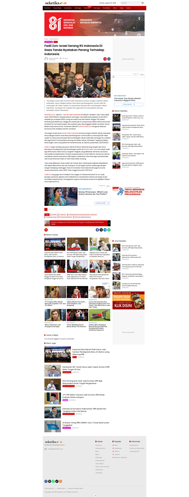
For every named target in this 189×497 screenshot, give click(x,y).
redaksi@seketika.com (55, 449)
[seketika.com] (55, 3)
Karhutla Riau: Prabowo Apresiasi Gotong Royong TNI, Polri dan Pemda (133, 266)
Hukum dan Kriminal (74, 248)
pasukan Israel (52, 217)
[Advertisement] (129, 225)
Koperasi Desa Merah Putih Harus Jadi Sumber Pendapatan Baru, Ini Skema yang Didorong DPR (54, 255)
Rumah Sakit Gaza (90, 149)
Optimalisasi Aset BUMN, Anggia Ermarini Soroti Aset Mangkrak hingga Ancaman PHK (53, 277)
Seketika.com (49, 115)
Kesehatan (94, 248)
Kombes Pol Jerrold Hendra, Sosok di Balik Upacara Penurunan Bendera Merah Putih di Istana (133, 285)
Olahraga (98, 457)
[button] (143, 3)
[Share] (109, 59)
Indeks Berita (134, 445)
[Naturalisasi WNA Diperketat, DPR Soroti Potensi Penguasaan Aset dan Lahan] (100, 266)
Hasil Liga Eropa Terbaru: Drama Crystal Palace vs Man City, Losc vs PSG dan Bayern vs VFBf (133, 117)
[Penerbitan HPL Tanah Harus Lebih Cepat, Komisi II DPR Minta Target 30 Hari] (52, 371)
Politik (55, 42)
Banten (117, 451)
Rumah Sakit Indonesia (72, 115)
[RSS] (60, 481)
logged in (57, 339)
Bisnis (47, 248)
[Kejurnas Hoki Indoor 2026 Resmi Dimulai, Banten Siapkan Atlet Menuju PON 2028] (116, 165)
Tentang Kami (134, 451)
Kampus (65, 400)
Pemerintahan (72, 271)
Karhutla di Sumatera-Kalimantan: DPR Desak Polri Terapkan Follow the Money (84, 410)
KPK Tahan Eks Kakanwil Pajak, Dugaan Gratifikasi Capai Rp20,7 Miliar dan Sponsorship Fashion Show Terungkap (133, 275)
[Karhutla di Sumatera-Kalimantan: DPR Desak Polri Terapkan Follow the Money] (52, 412)
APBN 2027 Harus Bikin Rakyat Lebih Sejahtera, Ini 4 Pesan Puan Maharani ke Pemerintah (77, 277)
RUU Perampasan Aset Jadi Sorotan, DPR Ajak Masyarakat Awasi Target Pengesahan (77, 254)
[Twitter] (101, 230)
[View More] (69, 441)
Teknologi (98, 473)
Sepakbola (118, 448)
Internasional (48, 42)
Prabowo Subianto (121, 457)
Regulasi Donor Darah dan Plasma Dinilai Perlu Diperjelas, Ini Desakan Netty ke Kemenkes (100, 255)
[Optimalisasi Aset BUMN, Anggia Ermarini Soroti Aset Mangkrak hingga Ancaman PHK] (54, 266)
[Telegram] (105, 230)
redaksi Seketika (53, 58)
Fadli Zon (87, 126)
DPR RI (81, 126)
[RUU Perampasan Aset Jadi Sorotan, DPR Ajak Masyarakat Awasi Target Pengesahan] (77, 244)
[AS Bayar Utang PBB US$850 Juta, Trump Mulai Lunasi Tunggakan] (52, 426)
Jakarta (117, 454)
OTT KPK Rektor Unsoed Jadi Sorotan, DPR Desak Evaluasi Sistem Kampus (84, 396)
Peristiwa (98, 445)
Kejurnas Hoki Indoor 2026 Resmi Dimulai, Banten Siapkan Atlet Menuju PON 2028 (133, 164)
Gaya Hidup (99, 464)
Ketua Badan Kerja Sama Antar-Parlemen (83, 215)
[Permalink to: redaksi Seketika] (46, 59)
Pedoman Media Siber (137, 448)
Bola (96, 451)
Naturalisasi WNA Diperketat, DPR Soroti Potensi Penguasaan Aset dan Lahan (99, 277)
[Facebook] (97, 230)
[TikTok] (56, 481)
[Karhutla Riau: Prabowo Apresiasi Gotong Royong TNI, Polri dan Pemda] (116, 267)
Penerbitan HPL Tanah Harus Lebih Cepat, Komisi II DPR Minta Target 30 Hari (133, 136)
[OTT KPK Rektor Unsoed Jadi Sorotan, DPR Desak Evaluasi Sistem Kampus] (52, 398)
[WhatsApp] (109, 230)
